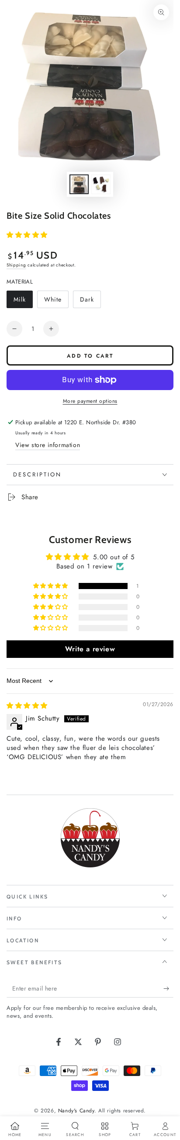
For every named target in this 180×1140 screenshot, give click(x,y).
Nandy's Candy (76, 1111)
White (56, 301)
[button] (27, 235)
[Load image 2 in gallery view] (101, 184)
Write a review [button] (90, 649)
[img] (27, 705)
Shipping (16, 265)
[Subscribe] (168, 988)
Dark (90, 301)
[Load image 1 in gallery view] (79, 184)
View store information (47, 444)
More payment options (90, 401)
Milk (23, 301)
